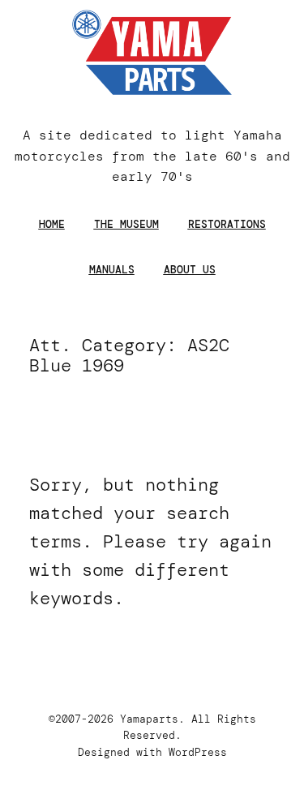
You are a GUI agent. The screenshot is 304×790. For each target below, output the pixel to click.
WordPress (198, 752)
